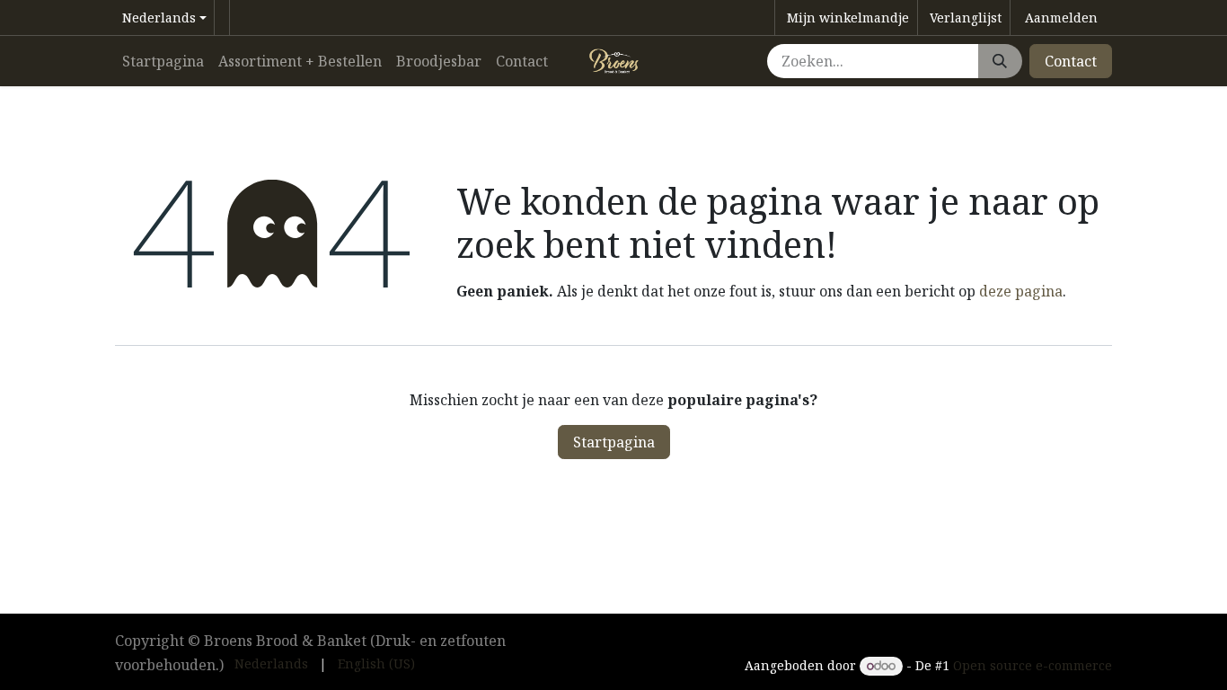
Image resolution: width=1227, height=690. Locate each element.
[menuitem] (163, 61)
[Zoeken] (999, 61)
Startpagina (614, 442)
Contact (1071, 61)
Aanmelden (1061, 17)
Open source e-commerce (1032, 665)
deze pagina (1021, 291)
